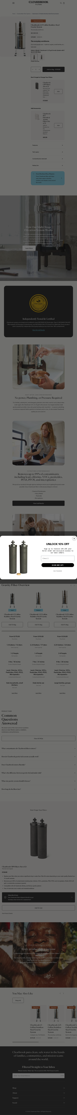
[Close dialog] (74, 538)
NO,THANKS (58, 571)
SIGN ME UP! (58, 565)
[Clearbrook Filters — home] (38, 3)
